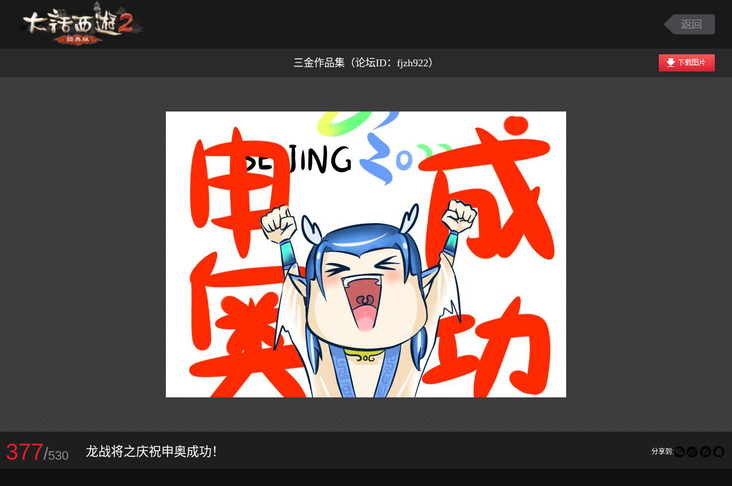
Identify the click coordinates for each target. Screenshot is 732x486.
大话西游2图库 (81, 24)
